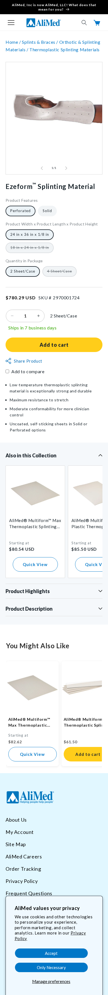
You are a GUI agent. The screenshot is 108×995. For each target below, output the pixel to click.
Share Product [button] (28, 360)
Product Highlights (28, 591)
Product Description (29, 609)
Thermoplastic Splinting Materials (64, 49)
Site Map (16, 844)
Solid (47, 210)
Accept (51, 953)
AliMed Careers (24, 856)
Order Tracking (23, 869)
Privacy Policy (22, 881)
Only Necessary (51, 967)
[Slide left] (42, 168)
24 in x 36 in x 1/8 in (29, 234)
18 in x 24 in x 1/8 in (32, 249)
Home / (14, 42)
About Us (16, 820)
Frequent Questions (29, 893)
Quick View (35, 564)
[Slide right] (66, 168)
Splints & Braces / (40, 42)
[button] (11, 22)
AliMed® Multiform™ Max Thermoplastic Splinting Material (35, 524)
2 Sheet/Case (22, 271)
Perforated (20, 210)
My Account (20, 832)
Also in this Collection (31, 455)
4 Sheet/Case (62, 273)
